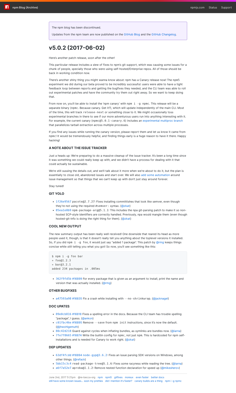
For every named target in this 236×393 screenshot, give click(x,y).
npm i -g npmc (173, 380)
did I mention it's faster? (118, 380)
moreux (129, 377)
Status (213, 7)
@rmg (160, 242)
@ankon (87, 318)
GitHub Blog (132, 34)
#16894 (77, 355)
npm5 (108, 377)
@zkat (125, 206)
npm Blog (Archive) (25, 7)
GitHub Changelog (164, 34)
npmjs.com (197, 7)
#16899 (77, 278)
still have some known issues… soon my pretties (76, 380)
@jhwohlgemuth (67, 326)
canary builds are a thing (149, 380)
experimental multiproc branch (163, 120)
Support (226, 7)
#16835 (77, 298)
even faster (142, 377)
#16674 (77, 335)
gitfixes (118, 377)
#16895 (77, 322)
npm (100, 377)
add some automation (155, 175)
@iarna (175, 331)
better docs (157, 377)
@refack (79, 359)
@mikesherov (170, 368)
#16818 (77, 314)
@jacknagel (160, 298)
